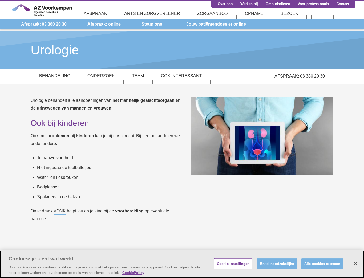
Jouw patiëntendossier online (216, 24)
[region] (182, 264)
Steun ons (151, 24)
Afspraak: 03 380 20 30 (44, 24)
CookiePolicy (133, 273)
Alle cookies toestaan (322, 264)
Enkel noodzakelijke (277, 264)
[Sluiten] (355, 263)
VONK (60, 211)
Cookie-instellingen (233, 264)
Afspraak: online (104, 24)
